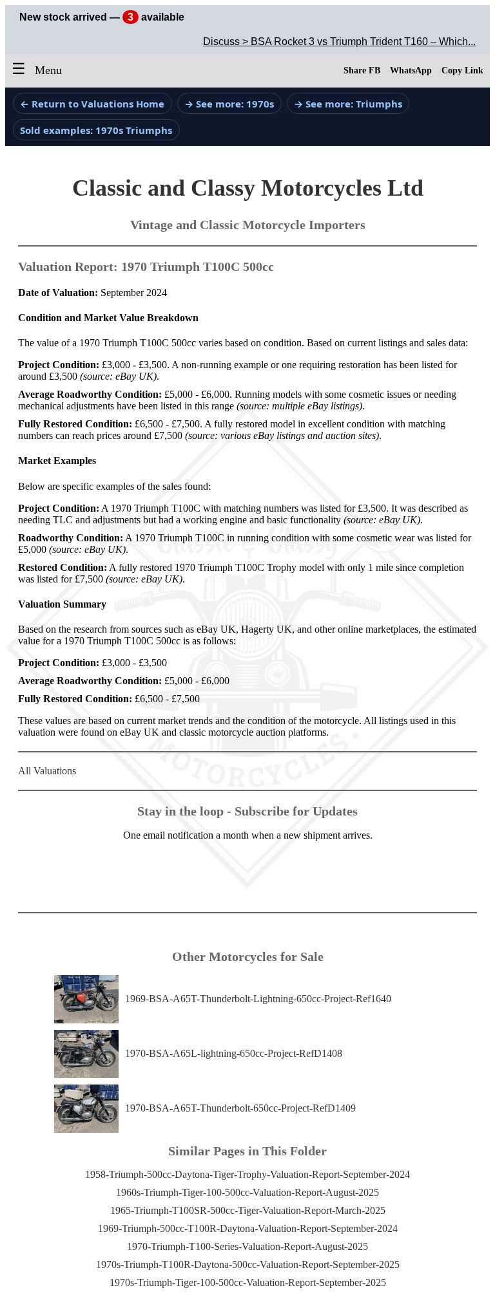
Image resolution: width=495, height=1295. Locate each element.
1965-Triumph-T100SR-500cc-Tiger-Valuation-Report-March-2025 (247, 1210)
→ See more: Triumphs (348, 103)
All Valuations (47, 770)
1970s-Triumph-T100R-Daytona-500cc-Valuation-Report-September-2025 (248, 1264)
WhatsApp (411, 70)
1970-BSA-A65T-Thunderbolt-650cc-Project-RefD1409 (240, 1108)
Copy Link (462, 70)
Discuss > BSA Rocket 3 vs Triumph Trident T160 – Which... (339, 41)
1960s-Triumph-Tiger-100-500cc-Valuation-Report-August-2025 (247, 1192)
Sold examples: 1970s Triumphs (96, 130)
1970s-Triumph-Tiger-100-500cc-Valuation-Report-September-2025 (248, 1282)
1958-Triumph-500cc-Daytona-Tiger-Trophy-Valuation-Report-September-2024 (247, 1174)
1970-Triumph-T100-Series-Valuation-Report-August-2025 (247, 1246)
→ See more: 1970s (229, 103)
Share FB (362, 70)
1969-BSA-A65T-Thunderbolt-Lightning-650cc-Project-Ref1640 (258, 998)
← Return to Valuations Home (92, 103)
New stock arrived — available (101, 17)
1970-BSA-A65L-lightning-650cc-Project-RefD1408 (233, 1053)
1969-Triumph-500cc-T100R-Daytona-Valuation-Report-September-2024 (248, 1228)
